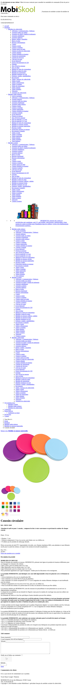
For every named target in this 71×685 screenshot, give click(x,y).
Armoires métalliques (18, 36)
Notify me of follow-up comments (11, 655)
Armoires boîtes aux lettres (19, 32)
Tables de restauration (18, 86)
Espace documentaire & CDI (20, 62)
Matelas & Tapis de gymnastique (21, 69)
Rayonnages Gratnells (18, 131)
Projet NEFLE (8, 411)
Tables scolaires (16, 198)
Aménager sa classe (14, 413)
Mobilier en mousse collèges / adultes (23, 181)
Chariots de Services (18, 57)
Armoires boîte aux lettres (19, 101)
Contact (6, 416)
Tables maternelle (17, 136)
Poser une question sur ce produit (10, 553)
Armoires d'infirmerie (18, 103)
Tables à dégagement (18, 82)
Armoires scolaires (17, 151)
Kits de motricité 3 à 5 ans (19, 121)
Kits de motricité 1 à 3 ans (19, 119)
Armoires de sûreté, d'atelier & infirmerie (24, 34)
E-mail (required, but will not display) (12, 639)
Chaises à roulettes (17, 47)
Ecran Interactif (16, 61)
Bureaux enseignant (17, 156)
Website (3, 641)
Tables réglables (16, 89)
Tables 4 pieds (16, 81)
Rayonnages (15, 77)
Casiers (14, 44)
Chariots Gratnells (17, 113)
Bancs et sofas (16, 41)
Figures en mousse (17, 116)
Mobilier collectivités (18, 337)
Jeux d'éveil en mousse (18, 66)
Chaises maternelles (17, 109)
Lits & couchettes (17, 96)
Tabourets (15, 91)
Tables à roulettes (17, 84)
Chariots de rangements (19, 56)
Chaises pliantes (16, 52)
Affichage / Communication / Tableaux (23, 31)
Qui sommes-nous (9, 403)
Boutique (7, 27)
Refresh (3, 663)
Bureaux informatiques (18, 42)
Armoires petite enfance (19, 104)
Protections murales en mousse (21, 129)
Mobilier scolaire (13, 143)
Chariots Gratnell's (17, 168)
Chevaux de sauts (17, 59)
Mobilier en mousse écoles (19, 183)
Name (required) (5, 637)
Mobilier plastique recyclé (19, 74)
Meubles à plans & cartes (19, 71)
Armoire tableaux (17, 99)
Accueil (6, 26)
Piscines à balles (16, 128)
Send (2, 666)
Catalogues (7, 409)
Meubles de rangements (19, 72)
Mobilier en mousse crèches (20, 124)
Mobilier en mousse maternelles (21, 126)
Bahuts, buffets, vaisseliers (19, 39)
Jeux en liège (15, 67)
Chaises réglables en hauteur (20, 54)
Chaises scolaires (17, 201)
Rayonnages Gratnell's (18, 188)
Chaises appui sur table (18, 49)
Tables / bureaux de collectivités (21, 79)
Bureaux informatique (18, 158)
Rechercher (7, 414)
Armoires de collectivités (19, 92)
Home (6, 421)
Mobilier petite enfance (15, 94)
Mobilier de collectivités (15, 29)
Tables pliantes (16, 87)
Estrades (14, 64)
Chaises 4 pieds (16, 46)
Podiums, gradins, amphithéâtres (21, 76)
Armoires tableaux (17, 37)
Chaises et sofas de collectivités (21, 51)
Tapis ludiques (16, 141)
